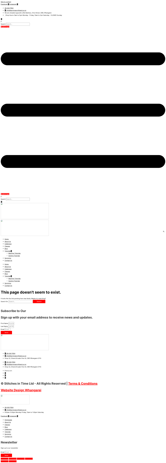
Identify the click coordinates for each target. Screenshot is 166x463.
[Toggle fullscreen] (13, 459)
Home (7, 239)
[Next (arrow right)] (13, 461)
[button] (83, 21)
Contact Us (8, 260)
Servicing (8, 258)
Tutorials (8, 251)
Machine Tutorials (14, 253)
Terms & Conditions (83, 383)
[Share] (21, 459)
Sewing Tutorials (14, 256)
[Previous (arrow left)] (4, 461)
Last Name (4, 326)
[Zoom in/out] (4, 459)
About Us (8, 241)
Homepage (8, 420)
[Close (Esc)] (29, 459)
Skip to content (6, 2)
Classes (7, 246)
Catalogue (8, 244)
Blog (6, 249)
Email (3, 329)
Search (3, 24)
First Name (5, 323)
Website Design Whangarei (21, 390)
